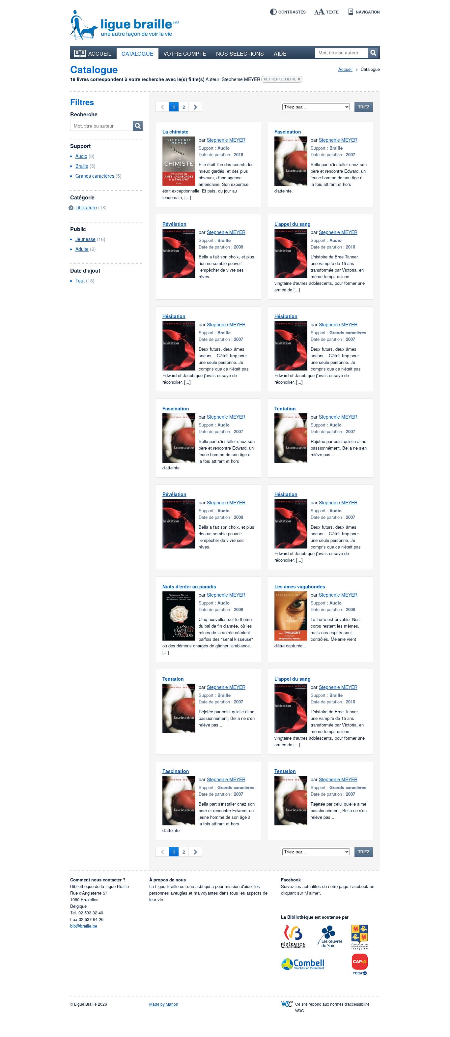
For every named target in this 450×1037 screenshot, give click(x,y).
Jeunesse (85, 239)
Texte (332, 12)
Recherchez (373, 53)
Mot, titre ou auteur (138, 126)
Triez (363, 107)
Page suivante (195, 107)
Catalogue (138, 53)
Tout (80, 280)
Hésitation (173, 316)
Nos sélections (240, 53)
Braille (81, 166)
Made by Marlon (163, 1004)
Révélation (174, 224)
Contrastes (292, 12)
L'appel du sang (292, 224)
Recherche (84, 114)
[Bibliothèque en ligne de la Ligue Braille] (124, 25)
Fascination (287, 131)
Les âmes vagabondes (299, 586)
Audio (81, 156)
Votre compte (184, 53)
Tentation (285, 408)
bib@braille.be (83, 926)
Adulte (82, 249)
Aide (280, 53)
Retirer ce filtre (280, 79)
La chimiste (175, 131)
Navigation (368, 12)
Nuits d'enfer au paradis (189, 586)
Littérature (86, 207)
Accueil (100, 53)
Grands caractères (94, 175)
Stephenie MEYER (226, 139)
